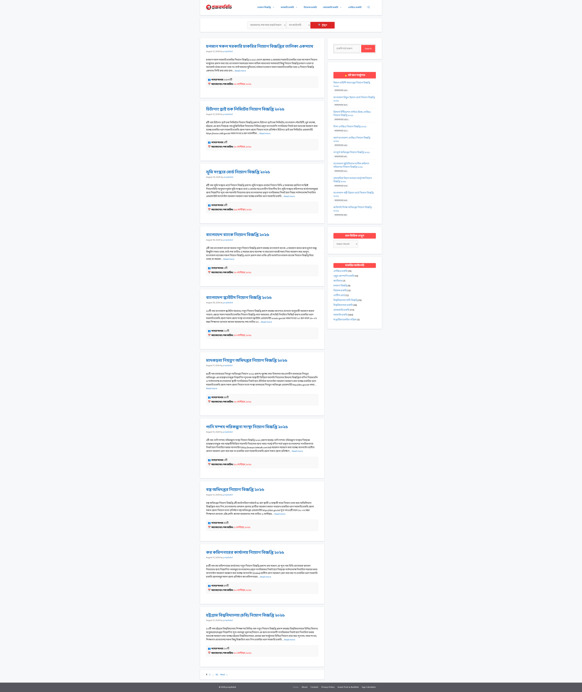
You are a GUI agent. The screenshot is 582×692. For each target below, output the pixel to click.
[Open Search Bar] (369, 7)
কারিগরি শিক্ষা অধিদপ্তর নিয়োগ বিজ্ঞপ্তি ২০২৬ (352, 209)
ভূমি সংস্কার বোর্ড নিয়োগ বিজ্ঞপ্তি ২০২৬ (238, 172)
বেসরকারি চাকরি (330, 7)
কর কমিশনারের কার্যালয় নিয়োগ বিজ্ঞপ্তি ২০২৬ (245, 552)
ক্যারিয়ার (338, 281)
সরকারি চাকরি (287, 7)
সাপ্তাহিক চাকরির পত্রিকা (345, 320)
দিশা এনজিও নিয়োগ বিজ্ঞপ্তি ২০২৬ (349, 126)
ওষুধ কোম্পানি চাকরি (343, 276)
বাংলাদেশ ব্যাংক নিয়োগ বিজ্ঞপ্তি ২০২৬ (237, 234)
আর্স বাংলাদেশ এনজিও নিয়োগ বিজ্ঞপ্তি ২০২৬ (351, 139)
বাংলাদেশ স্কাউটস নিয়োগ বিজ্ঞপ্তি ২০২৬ (239, 297)
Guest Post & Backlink (348, 687)
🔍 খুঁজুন (322, 25)
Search (368, 49)
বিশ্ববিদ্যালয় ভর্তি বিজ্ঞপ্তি (345, 300)
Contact (314, 687)
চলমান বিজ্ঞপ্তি (264, 7)
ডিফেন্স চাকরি (310, 7)
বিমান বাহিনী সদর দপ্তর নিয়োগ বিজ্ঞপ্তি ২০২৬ (351, 84)
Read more (240, 71)
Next (224, 675)
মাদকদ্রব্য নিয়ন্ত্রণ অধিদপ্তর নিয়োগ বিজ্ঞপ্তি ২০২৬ (246, 360)
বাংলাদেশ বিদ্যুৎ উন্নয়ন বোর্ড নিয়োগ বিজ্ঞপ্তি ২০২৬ (354, 99)
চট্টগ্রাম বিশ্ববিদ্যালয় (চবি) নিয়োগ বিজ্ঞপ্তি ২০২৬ (245, 615)
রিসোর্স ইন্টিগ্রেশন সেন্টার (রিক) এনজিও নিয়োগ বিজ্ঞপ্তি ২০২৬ (352, 114)
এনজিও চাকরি (354, 7)
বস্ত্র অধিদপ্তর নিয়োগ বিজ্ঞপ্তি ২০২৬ (235, 489)
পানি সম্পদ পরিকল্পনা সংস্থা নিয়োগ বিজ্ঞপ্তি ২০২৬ (247, 427)
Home (296, 687)
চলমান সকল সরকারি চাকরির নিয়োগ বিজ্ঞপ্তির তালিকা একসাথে (259, 46)
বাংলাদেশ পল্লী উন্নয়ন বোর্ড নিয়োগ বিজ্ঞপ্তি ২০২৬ (353, 194)
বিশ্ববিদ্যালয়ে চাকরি (343, 305)
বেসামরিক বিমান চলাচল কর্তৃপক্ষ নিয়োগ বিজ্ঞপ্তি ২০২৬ (352, 180)
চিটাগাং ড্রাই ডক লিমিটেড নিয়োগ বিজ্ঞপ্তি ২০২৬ (245, 109)
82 (217, 675)
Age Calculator (369, 687)
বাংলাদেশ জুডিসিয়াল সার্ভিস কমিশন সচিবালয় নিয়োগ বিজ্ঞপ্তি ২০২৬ (351, 165)
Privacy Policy (327, 687)
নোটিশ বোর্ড (339, 295)
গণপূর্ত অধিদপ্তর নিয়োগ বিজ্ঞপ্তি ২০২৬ (351, 152)
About (305, 687)
